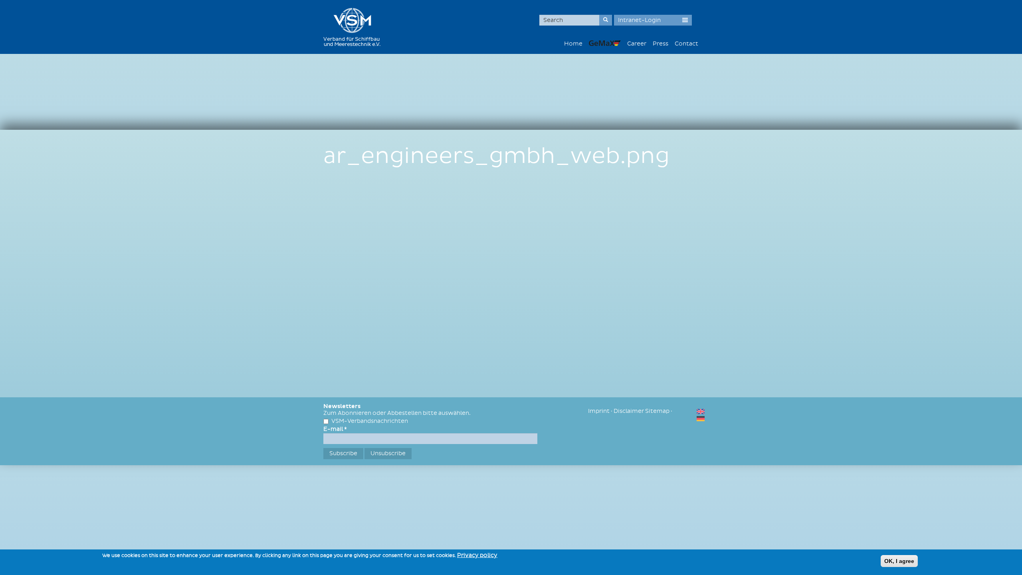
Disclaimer (629, 411)
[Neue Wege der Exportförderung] (605, 43)
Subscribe (343, 453)
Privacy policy (477, 555)
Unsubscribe (388, 453)
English (701, 411)
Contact (686, 43)
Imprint (599, 411)
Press (660, 43)
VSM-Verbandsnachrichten (369, 421)
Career (636, 43)
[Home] (354, 27)
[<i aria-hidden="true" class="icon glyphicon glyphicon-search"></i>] (605, 20)
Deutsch (701, 418)
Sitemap (657, 411)
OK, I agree (899, 561)
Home (573, 43)
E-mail (335, 429)
